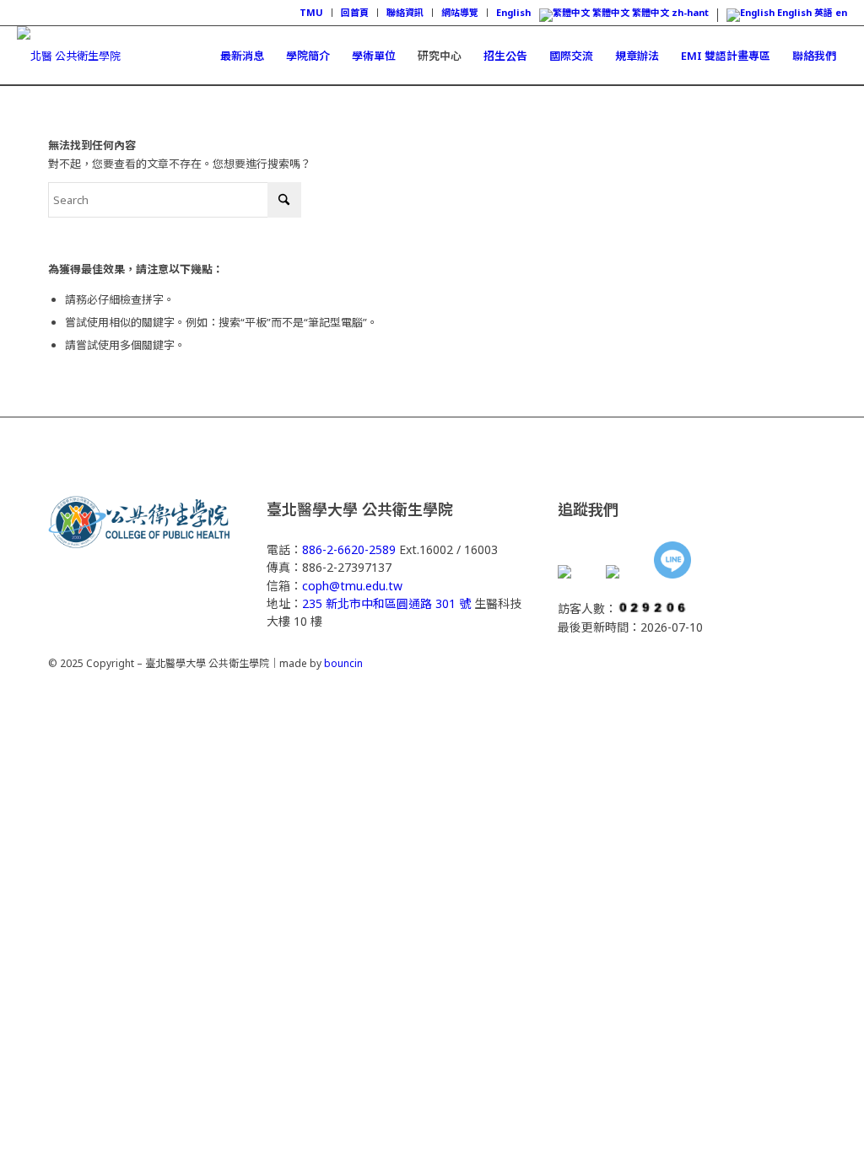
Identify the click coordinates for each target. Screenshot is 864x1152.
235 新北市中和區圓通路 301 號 (386, 603)
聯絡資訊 (405, 12)
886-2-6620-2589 (349, 549)
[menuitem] (311, 12)
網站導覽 (459, 12)
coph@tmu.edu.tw (352, 586)
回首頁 (355, 12)
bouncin (343, 663)
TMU (311, 12)
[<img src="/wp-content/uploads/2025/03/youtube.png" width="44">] (624, 573)
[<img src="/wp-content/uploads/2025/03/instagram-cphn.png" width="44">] (576, 573)
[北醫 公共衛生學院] (69, 55)
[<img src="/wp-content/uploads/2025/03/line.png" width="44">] (672, 561)
